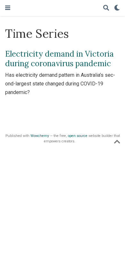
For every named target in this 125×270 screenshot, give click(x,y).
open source (78, 136)
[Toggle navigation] (7, 8)
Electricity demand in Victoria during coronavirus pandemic (59, 58)
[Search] (106, 8)
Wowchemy (39, 136)
